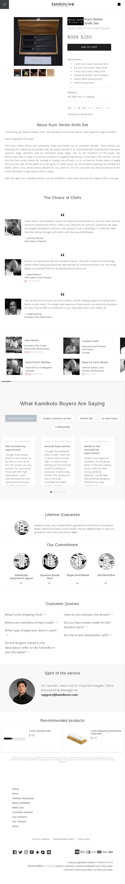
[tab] (51, 492)
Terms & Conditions (41, 839)
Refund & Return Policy (63, 839)
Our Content (19, 821)
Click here (68, 869)
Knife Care (18, 807)
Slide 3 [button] (58, 492)
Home (15, 789)
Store (15, 793)
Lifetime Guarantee (23, 798)
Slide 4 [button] (61, 492)
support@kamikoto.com (59, 695)
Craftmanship (62, 426)
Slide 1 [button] (51, 492)
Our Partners (19, 816)
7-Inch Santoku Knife (40, 731)
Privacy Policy (84, 839)
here (74, 532)
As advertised (109, 418)
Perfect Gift (86, 418)
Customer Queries (22, 812)
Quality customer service (57, 418)
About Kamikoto (21, 802)
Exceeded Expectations (21, 418)
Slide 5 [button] (64, 492)
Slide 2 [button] (54, 492)
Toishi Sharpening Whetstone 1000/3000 (105, 732)
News (15, 826)
